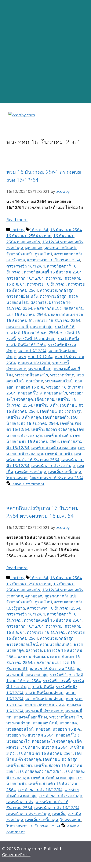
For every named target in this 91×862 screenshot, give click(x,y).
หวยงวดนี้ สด (39, 369)
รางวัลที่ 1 (58, 674)
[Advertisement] (45, 51)
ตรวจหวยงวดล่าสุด (56, 290)
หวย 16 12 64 (40, 356)
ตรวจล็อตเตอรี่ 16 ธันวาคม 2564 (53, 272)
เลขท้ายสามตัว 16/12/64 (40, 789)
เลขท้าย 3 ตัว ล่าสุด (23, 417)
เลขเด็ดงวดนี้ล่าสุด (64, 472)
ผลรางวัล (39, 302)
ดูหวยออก (33, 248)
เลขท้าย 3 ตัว (46, 405)
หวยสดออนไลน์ (59, 381)
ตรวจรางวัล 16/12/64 (25, 266)
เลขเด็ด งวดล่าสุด (30, 472)
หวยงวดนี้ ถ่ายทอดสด (44, 711)
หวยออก (43, 729)
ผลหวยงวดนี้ (17, 326)
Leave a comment (27, 484)
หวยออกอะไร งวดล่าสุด (52, 741)
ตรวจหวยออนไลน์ (22, 644)
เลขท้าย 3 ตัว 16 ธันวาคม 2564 (45, 753)
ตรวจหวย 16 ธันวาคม (46, 284)
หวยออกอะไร (55, 393)
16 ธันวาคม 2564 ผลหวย (28, 235)
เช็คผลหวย (44, 399)
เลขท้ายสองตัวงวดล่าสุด (52, 777)
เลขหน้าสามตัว (58, 453)
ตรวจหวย (54, 278)
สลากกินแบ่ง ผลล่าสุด (44, 698)
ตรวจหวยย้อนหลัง (22, 296)
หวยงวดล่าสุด (62, 375)
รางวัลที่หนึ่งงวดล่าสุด (44, 693)
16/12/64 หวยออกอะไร (62, 242)
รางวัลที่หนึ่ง (68, 338)
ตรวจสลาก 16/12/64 (25, 278)
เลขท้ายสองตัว (56, 417)
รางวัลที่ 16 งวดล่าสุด (36, 338)
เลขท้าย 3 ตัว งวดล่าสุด (60, 411)
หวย (22, 356)
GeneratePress (16, 854)
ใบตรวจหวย (17, 477)
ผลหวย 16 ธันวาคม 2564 (57, 320)
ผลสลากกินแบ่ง (47, 308)
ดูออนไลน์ (43, 254)
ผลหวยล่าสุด (41, 326)
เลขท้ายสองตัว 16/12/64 (40, 771)
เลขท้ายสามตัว (57, 435)
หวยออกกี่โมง (30, 393)
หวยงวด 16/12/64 (34, 363)
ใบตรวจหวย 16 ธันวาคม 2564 (56, 477)
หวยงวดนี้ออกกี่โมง (30, 717)
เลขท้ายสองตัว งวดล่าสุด (53, 429)
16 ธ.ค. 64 (39, 229)
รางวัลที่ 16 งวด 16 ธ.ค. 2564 (32, 332)
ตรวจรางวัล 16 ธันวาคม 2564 (53, 260)
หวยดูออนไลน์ (45, 723)
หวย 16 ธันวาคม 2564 (45, 705)
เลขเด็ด (59, 814)
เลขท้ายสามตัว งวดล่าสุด (53, 447)
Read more (17, 219)
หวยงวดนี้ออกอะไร (31, 375)
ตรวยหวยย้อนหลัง (55, 644)
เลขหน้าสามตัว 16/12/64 (56, 807)
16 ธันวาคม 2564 (66, 229)
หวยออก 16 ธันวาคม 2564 (30, 735)
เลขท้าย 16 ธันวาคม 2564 (44, 747)
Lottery (17, 229)
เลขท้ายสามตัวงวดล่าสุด (60, 795)
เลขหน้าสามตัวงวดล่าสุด (53, 465)
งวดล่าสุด (14, 248)
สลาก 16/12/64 (32, 351)
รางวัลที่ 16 (64, 326)
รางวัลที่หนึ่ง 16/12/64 (26, 344)
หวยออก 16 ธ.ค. (30, 387)
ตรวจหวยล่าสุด (53, 296)
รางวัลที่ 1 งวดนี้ (57, 680)
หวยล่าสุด (34, 381)
